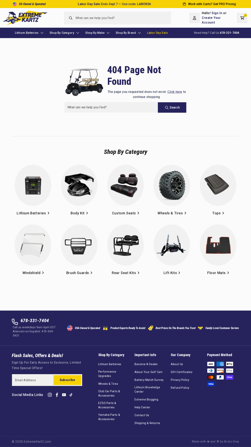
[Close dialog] (166, 181)
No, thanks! (125, 259)
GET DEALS (126, 244)
